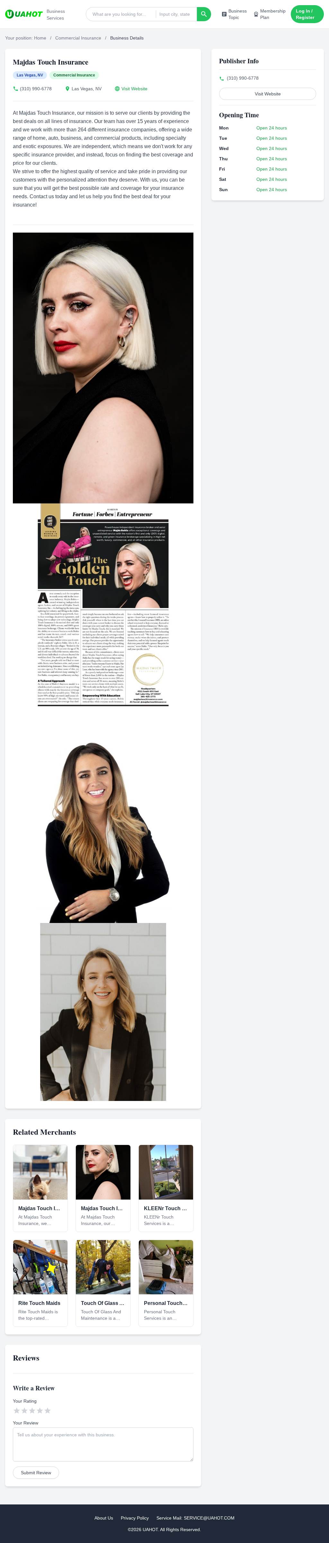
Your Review (25, 1422)
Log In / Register (305, 14)
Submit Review (36, 1472)
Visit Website (134, 88)
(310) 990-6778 (36, 88)
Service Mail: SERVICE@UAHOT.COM (195, 1518)
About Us (103, 1518)
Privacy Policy (135, 1518)
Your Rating (25, 1401)
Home (40, 37)
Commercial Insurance (78, 37)
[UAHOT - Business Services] (24, 14)
